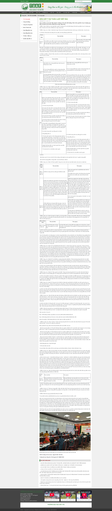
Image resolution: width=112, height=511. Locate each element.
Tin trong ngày (41, 15)
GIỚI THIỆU (31, 12)
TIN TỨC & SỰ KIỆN (32, 15)
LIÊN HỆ (88, 12)
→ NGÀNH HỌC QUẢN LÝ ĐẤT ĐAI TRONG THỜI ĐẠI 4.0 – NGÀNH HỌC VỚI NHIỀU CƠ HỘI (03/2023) (61, 465)
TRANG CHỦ (24, 12)
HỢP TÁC (52, 12)
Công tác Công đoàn (28, 24)
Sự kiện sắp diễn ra (27, 38)
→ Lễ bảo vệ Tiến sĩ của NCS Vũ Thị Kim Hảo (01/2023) (51, 469)
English (26, 1)
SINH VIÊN (58, 12)
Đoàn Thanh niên (27, 27)
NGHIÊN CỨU (45, 12)
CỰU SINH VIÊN (66, 12)
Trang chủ (24, 15)
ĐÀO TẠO (38, 12)
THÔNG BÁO (74, 12)
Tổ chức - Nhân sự (27, 35)
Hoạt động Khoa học (27, 33)
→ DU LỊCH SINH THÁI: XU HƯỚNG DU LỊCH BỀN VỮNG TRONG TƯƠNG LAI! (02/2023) (58, 467)
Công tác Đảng (26, 21)
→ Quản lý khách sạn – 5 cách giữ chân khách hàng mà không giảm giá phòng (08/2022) (58, 485)
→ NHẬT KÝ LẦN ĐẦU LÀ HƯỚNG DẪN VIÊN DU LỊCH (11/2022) (53, 477)
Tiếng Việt (22, 1)
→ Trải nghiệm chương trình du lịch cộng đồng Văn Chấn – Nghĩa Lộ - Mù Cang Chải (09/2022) (59, 479)
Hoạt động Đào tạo (27, 30)
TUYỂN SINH (82, 12)
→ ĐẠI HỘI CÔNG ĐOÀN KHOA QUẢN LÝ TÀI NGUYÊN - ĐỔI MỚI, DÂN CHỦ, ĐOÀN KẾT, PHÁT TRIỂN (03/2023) (63, 463)
